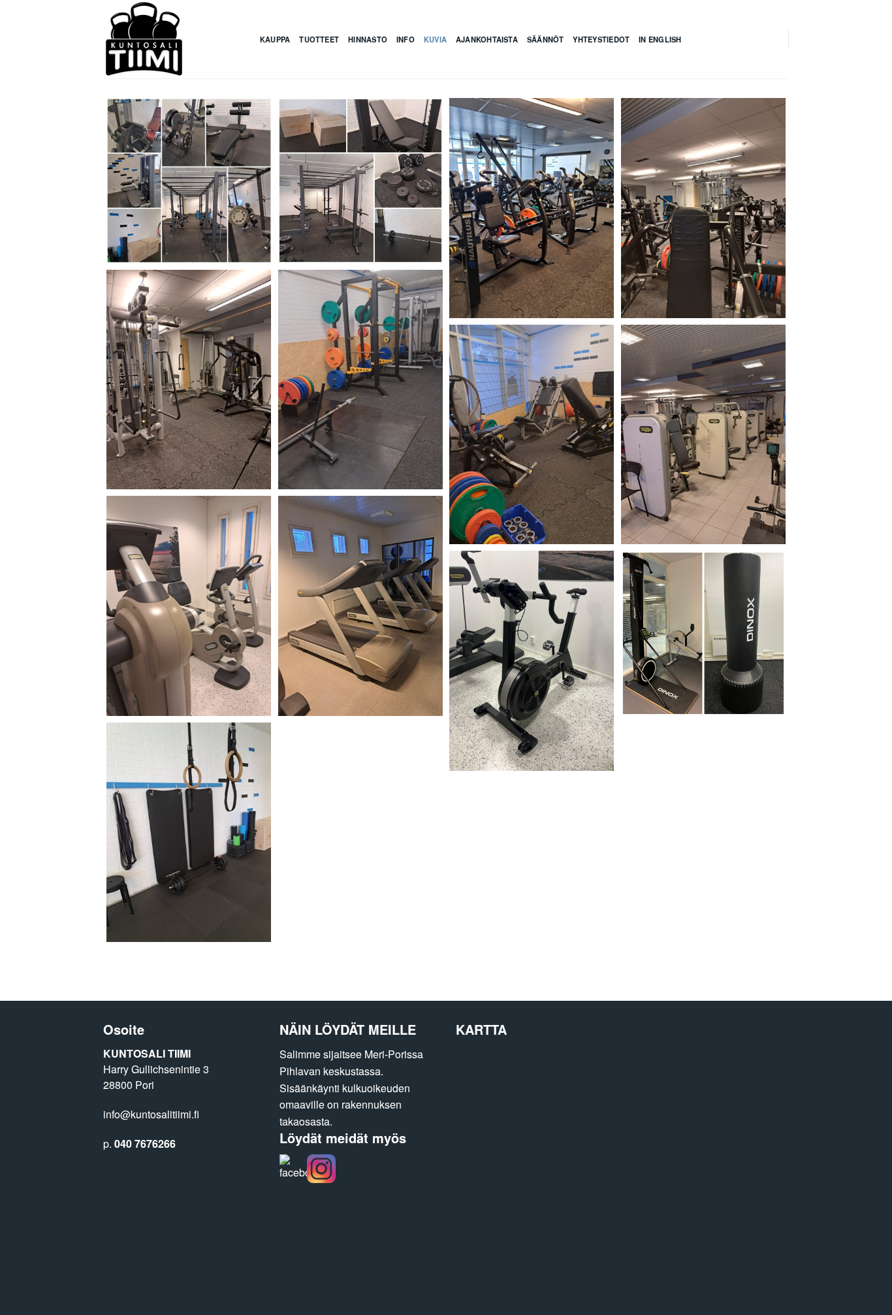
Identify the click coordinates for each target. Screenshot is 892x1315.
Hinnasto (367, 39)
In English (660, 39)
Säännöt (545, 39)
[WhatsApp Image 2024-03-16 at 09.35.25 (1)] (360, 606)
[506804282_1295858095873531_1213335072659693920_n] (189, 832)
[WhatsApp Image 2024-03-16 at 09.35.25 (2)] (189, 606)
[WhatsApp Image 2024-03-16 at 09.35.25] (360, 380)
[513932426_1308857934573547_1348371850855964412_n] (703, 633)
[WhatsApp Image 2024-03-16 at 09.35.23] (703, 435)
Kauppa (275, 39)
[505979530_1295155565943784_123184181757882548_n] (189, 180)
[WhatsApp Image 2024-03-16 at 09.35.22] (703, 208)
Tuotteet (319, 39)
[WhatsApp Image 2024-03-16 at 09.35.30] (531, 208)
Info (405, 39)
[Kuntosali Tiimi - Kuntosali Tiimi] (171, 39)
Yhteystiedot (601, 39)
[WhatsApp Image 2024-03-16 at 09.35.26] (189, 380)
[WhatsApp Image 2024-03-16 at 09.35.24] (531, 435)
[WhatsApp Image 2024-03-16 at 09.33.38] (531, 661)
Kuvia (435, 39)
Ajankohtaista (487, 39)
